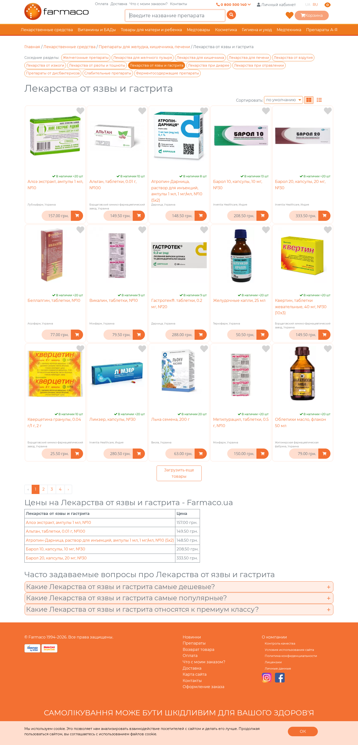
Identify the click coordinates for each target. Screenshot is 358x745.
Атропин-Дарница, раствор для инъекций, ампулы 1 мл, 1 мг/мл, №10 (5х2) (100, 540)
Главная (32, 47)
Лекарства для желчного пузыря (142, 57)
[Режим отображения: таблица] (319, 100)
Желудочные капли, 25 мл (239, 300)
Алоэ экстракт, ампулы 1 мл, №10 (58, 522)
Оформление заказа (203, 686)
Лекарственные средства (47, 29)
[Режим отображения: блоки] (308, 100)
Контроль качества (280, 643)
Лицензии (273, 662)
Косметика (226, 29)
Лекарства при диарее (208, 65)
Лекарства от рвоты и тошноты (97, 65)
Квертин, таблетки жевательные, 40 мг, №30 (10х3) (301, 306)
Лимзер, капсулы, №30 (112, 419)
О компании (274, 637)
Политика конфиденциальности (291, 656)
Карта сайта (195, 674)
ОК (303, 731)
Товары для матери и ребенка (151, 29)
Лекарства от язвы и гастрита (156, 65)
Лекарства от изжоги (45, 65)
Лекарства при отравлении (259, 65)
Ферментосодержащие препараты (167, 73)
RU (315, 4)
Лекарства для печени (249, 57)
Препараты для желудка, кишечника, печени (144, 47)
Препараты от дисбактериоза (53, 73)
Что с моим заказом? (149, 4)
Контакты (178, 4)
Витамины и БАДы (97, 29)
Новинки (192, 637)
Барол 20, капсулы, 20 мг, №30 (56, 558)
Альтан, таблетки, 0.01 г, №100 (55, 531)
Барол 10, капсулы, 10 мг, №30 (55, 549)
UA (307, 4)
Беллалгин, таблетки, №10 (54, 300)
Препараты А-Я (322, 29)
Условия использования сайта (289, 650)
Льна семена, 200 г (170, 419)
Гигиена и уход (257, 29)
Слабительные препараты (107, 73)
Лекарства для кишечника (200, 57)
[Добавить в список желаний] (80, 111)
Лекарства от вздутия (293, 57)
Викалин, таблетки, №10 (113, 300)
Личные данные (278, 668)
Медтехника (289, 29)
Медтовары (198, 29)
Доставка (119, 4)
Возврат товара (198, 649)
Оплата (101, 4)
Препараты (194, 643)
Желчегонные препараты (86, 57)
